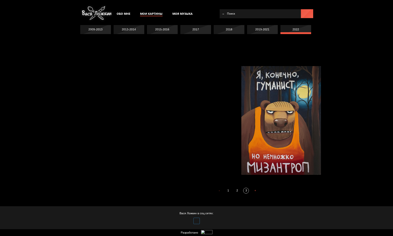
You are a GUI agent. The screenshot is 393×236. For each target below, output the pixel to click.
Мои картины (151, 14)
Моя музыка (182, 14)
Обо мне (123, 14)
